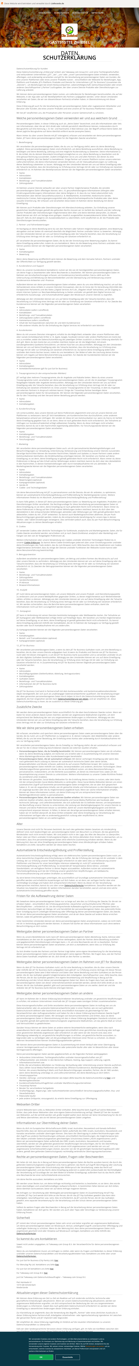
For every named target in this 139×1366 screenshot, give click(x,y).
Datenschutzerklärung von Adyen (73, 699)
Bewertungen (61, 12)
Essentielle (68, 1357)
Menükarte (45, 12)
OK (41, 1357)
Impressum (97, 12)
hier (108, 1078)
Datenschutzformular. (27, 1256)
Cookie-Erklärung (32, 542)
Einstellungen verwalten (95, 1346)
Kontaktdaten (80, 12)
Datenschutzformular (74, 885)
